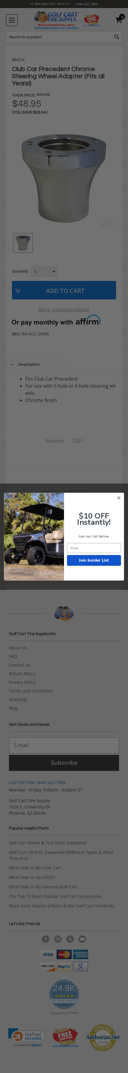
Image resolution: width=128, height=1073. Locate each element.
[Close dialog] (119, 497)
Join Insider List (94, 560)
